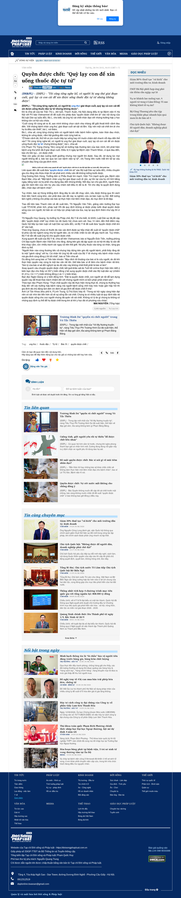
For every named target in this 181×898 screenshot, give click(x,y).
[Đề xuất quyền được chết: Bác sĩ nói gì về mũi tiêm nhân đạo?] (41, 469)
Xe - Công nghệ (84, 788)
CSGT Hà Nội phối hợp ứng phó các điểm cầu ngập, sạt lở (147, 91)
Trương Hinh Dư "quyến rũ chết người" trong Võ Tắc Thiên (88, 318)
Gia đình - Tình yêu (118, 784)
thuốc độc (44, 344)
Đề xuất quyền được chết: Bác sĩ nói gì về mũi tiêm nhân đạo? (88, 461)
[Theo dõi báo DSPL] (50, 87)
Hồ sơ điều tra (52, 791)
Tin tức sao (19, 809)
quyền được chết (78, 344)
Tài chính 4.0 (83, 784)
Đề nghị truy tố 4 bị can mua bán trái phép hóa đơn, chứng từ (86, 681)
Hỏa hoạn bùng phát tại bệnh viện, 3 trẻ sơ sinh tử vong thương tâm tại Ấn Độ (88, 751)
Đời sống (81, 54)
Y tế (16, 795)
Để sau (100, 19)
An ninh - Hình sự (53, 780)
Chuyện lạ (114, 791)
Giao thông (18, 788)
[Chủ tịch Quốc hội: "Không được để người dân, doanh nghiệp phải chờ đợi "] (149, 150)
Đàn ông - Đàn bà (117, 795)
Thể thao (17, 823)
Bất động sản (83, 795)
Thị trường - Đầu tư (86, 780)
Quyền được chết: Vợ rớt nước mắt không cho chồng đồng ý (86, 485)
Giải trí (17, 812)
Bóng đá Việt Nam (85, 816)
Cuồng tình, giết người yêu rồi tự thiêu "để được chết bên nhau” (87, 438)
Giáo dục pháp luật (144, 54)
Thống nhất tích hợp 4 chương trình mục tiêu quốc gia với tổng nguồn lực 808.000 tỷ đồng (86, 592)
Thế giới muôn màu (150, 791)
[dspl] (12, 53)
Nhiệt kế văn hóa (21, 820)
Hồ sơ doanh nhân (85, 791)
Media (124, 54)
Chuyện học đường (118, 809)
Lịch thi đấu (83, 809)
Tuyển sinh (114, 812)
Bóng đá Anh (83, 820)
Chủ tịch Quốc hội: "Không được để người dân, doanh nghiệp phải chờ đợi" (86, 546)
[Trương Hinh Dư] (41, 325)
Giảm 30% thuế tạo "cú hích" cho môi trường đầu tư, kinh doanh (87, 522)
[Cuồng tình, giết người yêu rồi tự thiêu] (41, 445)
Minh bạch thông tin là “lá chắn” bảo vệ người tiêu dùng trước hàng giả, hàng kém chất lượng (89, 657)
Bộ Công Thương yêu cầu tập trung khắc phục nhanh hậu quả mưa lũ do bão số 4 (148, 115)
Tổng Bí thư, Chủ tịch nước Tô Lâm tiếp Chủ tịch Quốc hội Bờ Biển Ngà (88, 569)
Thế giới (96, 54)
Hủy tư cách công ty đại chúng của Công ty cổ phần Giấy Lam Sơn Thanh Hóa (86, 704)
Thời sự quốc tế (148, 780)
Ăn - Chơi (114, 788)
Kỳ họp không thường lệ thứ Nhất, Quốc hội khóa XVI (149, 170)
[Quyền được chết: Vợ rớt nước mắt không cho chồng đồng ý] (41, 492)
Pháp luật (45, 54)
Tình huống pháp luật (54, 784)
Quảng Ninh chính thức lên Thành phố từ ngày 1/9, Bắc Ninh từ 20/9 (86, 616)
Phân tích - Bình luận (150, 784)
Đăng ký (112, 19)
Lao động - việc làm (22, 791)
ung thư (75, 105)
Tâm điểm (18, 784)
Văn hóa (110, 54)
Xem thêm (70, 638)
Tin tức (30, 54)
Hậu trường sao (20, 816)
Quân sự (145, 788)
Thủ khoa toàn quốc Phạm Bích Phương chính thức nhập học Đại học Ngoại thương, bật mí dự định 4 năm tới (87, 728)
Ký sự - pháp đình (53, 788)
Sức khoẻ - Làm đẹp (118, 780)
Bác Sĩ (64, 344)
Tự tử (54, 344)
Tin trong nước (20, 780)
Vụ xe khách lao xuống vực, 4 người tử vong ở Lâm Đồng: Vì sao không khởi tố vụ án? (149, 102)
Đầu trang (150, 890)
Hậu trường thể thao (86, 812)
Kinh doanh (64, 54)
